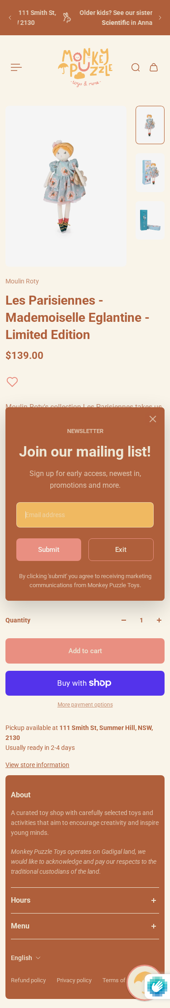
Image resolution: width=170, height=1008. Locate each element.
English (21, 957)
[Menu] (16, 67)
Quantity (17, 620)
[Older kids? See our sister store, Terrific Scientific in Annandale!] (86, 18)
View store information (37, 764)
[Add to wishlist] (12, 382)
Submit (48, 550)
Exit (120, 550)
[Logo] (85, 67)
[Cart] (154, 67)
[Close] (153, 419)
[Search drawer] (135, 67)
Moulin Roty (22, 281)
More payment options (85, 705)
